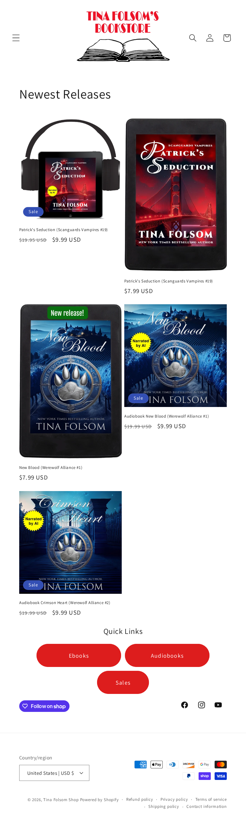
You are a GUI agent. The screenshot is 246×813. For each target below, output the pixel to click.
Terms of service (211, 799)
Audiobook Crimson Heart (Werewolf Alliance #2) (65, 602)
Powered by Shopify (99, 799)
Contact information (206, 806)
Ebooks (79, 655)
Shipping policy (163, 806)
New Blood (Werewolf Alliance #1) (50, 467)
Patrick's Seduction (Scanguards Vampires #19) (63, 229)
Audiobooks (167, 655)
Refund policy (139, 799)
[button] (16, 38)
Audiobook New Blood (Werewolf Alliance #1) (166, 416)
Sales (123, 682)
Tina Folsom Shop (60, 799)
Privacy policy (174, 799)
